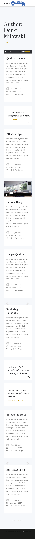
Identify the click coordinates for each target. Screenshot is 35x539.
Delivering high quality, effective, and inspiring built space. (18, 370)
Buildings (21, 94)
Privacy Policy (7, 534)
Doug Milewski (16, 89)
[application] (18, 52)
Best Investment (15, 470)
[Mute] (24, 52)
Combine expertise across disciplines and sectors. (18, 393)
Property (21, 349)
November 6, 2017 (15, 448)
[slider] (28, 52)
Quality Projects (15, 58)
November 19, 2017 (15, 92)
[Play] (6, 52)
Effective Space (15, 134)
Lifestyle (21, 238)
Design (20, 170)
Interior (20, 290)
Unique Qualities (16, 254)
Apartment (21, 506)
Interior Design (15, 202)
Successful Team (16, 415)
